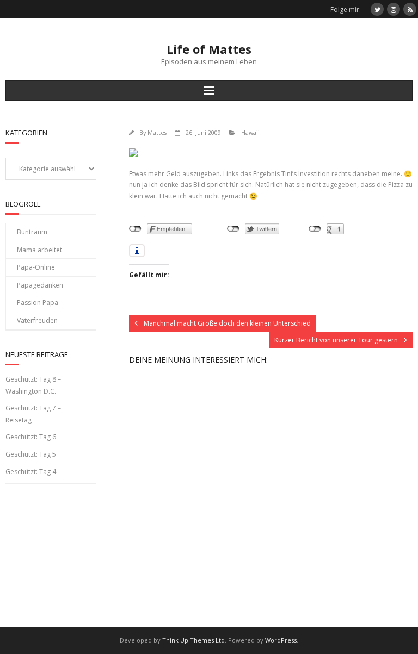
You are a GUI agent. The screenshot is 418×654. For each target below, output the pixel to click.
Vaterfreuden (37, 320)
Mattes (157, 132)
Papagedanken (40, 285)
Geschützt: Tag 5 (30, 454)
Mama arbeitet (39, 249)
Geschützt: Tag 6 (30, 436)
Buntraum (32, 231)
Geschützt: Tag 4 (30, 471)
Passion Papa (37, 302)
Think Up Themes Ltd (193, 640)
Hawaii (250, 132)
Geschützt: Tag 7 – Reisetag (33, 414)
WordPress (281, 640)
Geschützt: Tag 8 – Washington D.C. (33, 385)
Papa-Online (36, 267)
